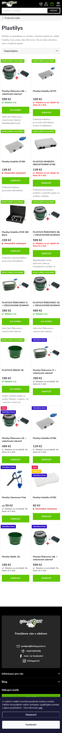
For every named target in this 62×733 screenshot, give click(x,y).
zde (40, 707)
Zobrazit (46, 112)
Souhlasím (31, 724)
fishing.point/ (33, 660)
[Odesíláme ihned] (46, 352)
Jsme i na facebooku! (33, 656)
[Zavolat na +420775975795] (41, 4)
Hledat (53, 10)
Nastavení (31, 714)
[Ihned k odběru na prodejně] (15, 73)
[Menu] (58, 4)
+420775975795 (33, 651)
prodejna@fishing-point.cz (33, 646)
